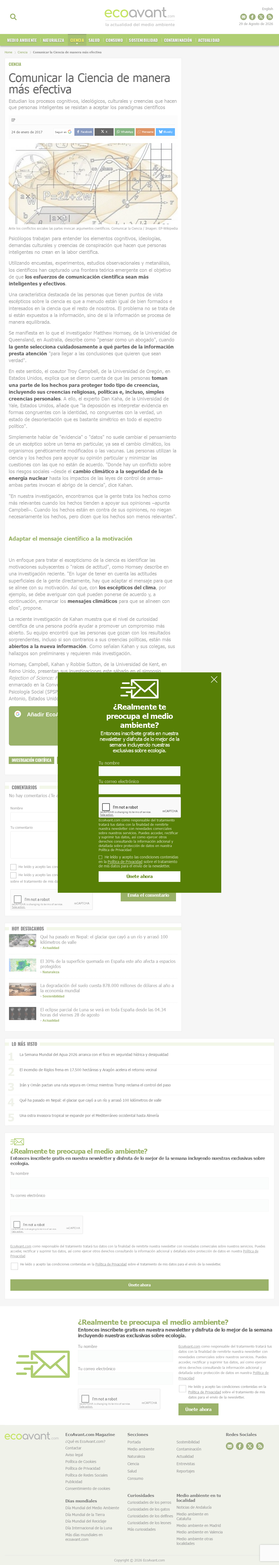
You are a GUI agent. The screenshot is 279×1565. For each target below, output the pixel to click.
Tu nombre (109, 763)
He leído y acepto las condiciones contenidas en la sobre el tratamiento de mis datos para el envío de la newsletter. (138, 861)
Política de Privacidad (115, 850)
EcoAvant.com (109, 820)
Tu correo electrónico (119, 781)
